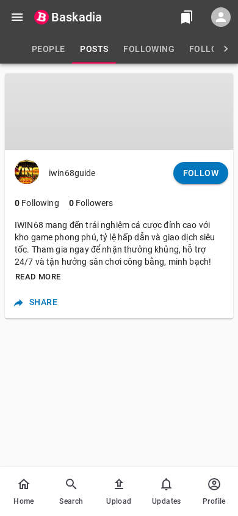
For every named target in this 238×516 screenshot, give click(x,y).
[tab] (48, 49)
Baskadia (76, 17)
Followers (91, 203)
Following (37, 203)
